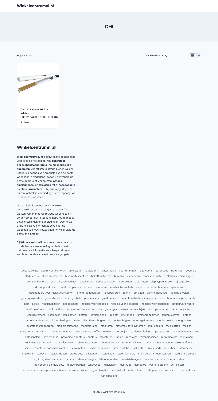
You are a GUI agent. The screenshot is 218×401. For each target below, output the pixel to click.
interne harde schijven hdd (136, 309)
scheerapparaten (87, 342)
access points (30, 270)
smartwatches (122, 348)
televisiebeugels (131, 359)
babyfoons (146, 270)
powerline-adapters (73, 337)
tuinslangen (110, 364)
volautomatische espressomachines (44, 370)
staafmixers (187, 348)
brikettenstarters (101, 276)
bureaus (119, 276)
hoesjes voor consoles (94, 303)
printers (92, 337)
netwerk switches (61, 331)
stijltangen (92, 353)
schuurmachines (131, 342)
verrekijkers (177, 364)
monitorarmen (89, 325)
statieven (41, 353)
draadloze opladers (69, 287)
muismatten (173, 325)
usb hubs (125, 364)
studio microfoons (185, 353)
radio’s (119, 337)
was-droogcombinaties (95, 370)
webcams (170, 370)
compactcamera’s (37, 281)
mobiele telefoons (67, 325)
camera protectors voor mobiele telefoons (152, 276)
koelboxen (54, 314)
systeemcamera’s (52, 359)
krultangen (127, 314)
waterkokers (135, 370)
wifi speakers (109, 375)
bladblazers (32, 276)
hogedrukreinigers (183, 303)
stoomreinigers (126, 353)
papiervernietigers (141, 331)
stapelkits (28, 353)
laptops (187, 314)
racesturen (106, 337)
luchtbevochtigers (94, 320)
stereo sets (76, 353)
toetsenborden (76, 364)
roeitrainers (187, 337)
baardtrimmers (128, 270)
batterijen (177, 270)
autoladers (92, 270)
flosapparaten (112, 292)
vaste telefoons (158, 364)
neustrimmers (83, 331)
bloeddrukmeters (52, 276)
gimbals (76, 298)
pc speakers (162, 331)
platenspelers (32, 337)
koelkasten (69, 314)
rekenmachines (149, 337)
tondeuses (94, 364)
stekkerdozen (59, 353)
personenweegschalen (185, 331)
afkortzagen (76, 270)
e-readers (101, 287)
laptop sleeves (170, 314)
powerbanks (50, 337)
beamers (191, 270)
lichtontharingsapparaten (66, 320)
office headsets (103, 331)
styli (36, 359)
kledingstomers (36, 314)
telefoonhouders (108, 359)
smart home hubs (99, 348)
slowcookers (78, 348)
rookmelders (32, 342)
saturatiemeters (64, 342)
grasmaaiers (91, 298)
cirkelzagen (186, 276)
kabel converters (182, 309)
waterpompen (153, 370)
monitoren (107, 325)
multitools (42, 331)
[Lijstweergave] (198, 55)
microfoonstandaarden (40, 325)
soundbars (170, 348)
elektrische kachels (121, 287)
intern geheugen (107, 309)
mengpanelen (184, 320)
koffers (83, 314)
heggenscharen (51, 303)
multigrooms (26, 331)
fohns (126, 292)
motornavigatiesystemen (130, 325)
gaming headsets (157, 292)
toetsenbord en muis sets (49, 364)
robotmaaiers (169, 337)
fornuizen (138, 292)
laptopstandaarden (37, 320)
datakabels (86, 281)
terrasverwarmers (154, 359)
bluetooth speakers (76, 276)
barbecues (161, 270)
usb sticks (140, 364)
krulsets (113, 314)
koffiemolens (98, 314)
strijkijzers (144, 353)
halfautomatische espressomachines (142, 298)
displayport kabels (162, 281)
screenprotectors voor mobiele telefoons (168, 342)
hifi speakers (70, 303)
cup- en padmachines (64, 281)
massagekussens (143, 320)
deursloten (141, 281)
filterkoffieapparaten (88, 292)
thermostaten (176, 359)
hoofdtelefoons (35, 309)
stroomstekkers (162, 353)
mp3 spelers (155, 325)
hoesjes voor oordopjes (155, 303)
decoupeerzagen (106, 281)
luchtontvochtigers (119, 320)
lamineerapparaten (148, 314)
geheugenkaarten (31, 298)
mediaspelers (165, 320)
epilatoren (177, 287)
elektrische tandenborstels (152, 287)
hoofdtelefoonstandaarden (64, 309)
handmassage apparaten (182, 298)
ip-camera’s (161, 309)
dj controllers (183, 281)
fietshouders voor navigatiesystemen (51, 292)
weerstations (187, 370)
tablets (70, 359)
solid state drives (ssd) (147, 348)
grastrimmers (110, 298)
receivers (131, 337)
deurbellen (125, 281)
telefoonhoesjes (86, 359)
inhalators (88, 309)
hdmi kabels (31, 303)
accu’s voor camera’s (53, 270)
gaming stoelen (180, 292)
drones (88, 287)
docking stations (45, 287)
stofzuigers (108, 353)
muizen (187, 325)
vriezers (73, 370)
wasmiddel (118, 370)
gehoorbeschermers (57, 298)
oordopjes (122, 331)
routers (47, 342)
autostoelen (109, 270)
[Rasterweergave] (192, 55)
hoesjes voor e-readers (125, 303)
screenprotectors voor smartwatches (46, 348)
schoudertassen (109, 342)
